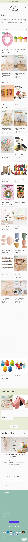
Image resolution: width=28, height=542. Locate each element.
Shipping (4, 498)
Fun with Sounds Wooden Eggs (7, 376)
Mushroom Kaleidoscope (20, 49)
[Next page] (22, 385)
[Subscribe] (23, 485)
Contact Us (5, 504)
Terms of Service (6, 513)
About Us (4, 495)
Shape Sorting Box (6, 179)
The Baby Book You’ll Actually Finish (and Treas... (13, 455)
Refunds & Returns (6, 501)
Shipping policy (13, 539)
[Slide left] (11, 422)
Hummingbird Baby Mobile (6, 227)
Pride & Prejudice (5, 202)
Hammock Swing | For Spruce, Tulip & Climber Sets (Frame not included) (7, 351)
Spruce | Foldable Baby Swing (20, 74)
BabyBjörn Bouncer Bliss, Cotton (20, 325)
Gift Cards (4, 516)
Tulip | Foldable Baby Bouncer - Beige (19, 299)
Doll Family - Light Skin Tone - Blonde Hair (20, 376)
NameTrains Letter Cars (20, 179)
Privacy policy (24, 537)
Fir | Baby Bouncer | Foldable (6, 299)
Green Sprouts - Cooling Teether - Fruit (7, 50)
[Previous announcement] (2, 1)
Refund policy (18, 537)
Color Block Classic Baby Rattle (20, 350)
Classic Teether (18, 226)
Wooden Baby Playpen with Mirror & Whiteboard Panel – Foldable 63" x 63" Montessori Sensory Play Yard (7, 76)
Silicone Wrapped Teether (5, 155)
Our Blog (4, 507)
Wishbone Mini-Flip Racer (19, 104)
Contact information (21, 539)
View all (14, 426)
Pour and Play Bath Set (20, 250)
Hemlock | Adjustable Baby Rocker (19, 274)
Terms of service (7, 539)
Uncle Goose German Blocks (6, 104)
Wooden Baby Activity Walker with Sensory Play (6, 129)
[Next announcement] (25, 1)
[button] (2, 7)
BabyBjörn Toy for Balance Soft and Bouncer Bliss (5, 326)
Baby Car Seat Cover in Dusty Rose (18, 412)
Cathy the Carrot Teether (20, 202)
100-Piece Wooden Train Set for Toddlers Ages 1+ (6, 413)
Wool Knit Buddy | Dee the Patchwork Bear (19, 155)
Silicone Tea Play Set (6, 250)
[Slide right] (16, 422)
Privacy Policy (5, 510)
